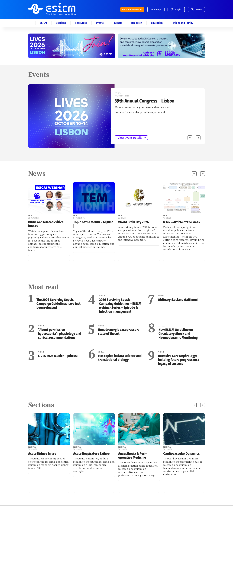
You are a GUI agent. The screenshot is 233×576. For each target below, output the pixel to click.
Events (100, 22)
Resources (81, 22)
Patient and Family (182, 22)
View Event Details (130, 137)
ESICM (43, 22)
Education (157, 22)
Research (136, 22)
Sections (61, 22)
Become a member (132, 9)
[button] (198, 137)
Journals (117, 22)
